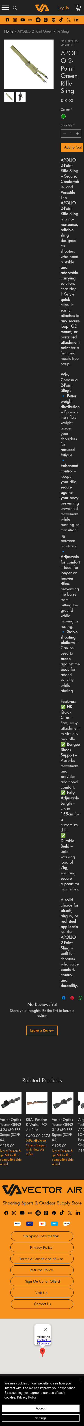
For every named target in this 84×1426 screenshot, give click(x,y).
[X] (68, 19)
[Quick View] (11, 1103)
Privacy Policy (27, 1397)
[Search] (14, 8)
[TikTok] (61, 19)
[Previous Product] (6, 1103)
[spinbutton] (71, 133)
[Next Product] (77, 1103)
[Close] (77, 1382)
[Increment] (78, 133)
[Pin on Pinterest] (72, 998)
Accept (40, 1408)
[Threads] (45, 19)
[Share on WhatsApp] (80, 998)
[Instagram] (15, 19)
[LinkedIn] (76, 19)
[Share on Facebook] (63, 998)
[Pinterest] (53, 19)
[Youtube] (22, 19)
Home (8, 31)
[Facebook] (7, 19)
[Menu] (5, 7)
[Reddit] (38, 19)
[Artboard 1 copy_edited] (30, 19)
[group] (42, 1134)
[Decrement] (64, 133)
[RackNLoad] (30, 1213)
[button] (78, 7)
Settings (40, 1418)
